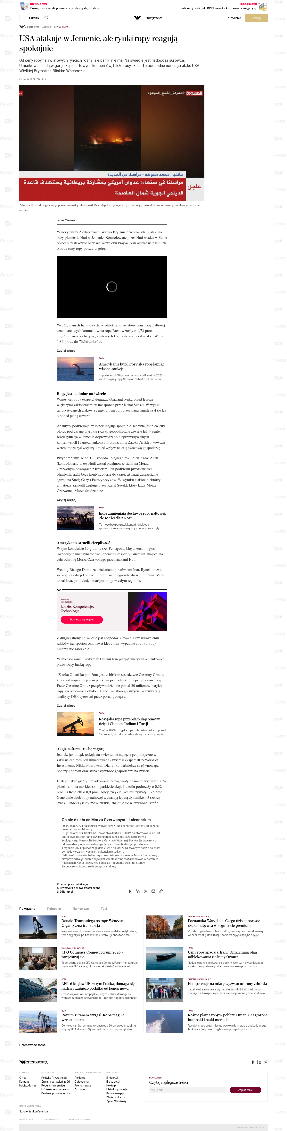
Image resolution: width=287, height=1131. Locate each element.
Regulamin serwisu (53, 1085)
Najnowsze (81, 909)
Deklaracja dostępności (55, 1093)
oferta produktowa (79, 1119)
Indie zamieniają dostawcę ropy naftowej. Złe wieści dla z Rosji (132, 515)
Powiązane (27, 909)
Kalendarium (51, 1119)
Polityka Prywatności (54, 1077)
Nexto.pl (111, 1085)
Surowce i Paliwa (51, 27)
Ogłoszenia (82, 1081)
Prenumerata (83, 1085)
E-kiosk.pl (112, 1077)
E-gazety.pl (113, 1081)
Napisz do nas (28, 1085)
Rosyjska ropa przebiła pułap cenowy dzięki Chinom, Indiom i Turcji (129, 721)
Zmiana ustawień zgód (55, 1081)
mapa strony (27, 1119)
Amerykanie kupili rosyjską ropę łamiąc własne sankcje (131, 366)
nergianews (153, 18)
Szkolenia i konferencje (33, 1111)
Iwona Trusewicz (68, 220)
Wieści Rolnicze (115, 1097)
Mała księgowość (116, 1089)
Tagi (104, 909)
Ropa (65, 27)
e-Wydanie (234, 18)
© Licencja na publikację (72, 884)
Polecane (54, 909)
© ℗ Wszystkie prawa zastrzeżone (78, 887)
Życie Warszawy (116, 1101)
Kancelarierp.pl (115, 1093)
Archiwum (81, 1089)
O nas (22, 1077)
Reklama (80, 1077)
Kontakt (24, 1081)
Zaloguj (256, 18)
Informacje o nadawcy (55, 1089)
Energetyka (33, 27)
